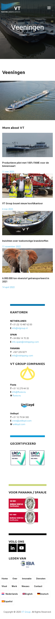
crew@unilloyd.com (22, 420)
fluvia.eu (17, 395)
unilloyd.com (19, 424)
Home (22, 35)
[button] (49, 8)
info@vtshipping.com (22, 355)
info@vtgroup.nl (20, 328)
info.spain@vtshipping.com (25, 342)
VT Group (26, 612)
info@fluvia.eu (19, 392)
